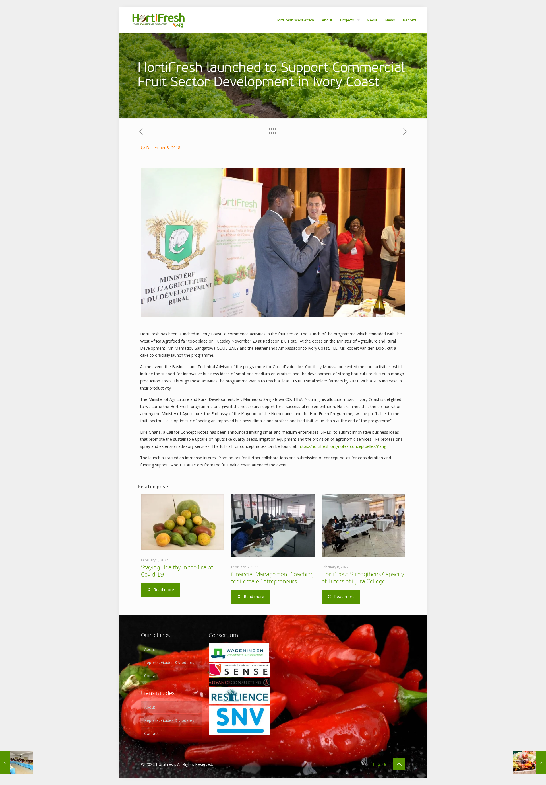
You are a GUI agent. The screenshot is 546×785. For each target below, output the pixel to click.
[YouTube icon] (385, 764)
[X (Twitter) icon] (379, 764)
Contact (151, 675)
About (149, 649)
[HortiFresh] (158, 20)
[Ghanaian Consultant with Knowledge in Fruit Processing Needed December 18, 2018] (529, 762)
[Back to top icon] (399, 764)
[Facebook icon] (373, 764)
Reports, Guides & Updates (169, 662)
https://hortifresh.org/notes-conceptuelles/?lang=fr (345, 446)
